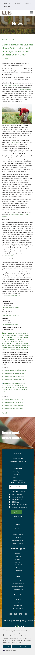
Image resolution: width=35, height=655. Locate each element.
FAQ (18, 602)
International (18, 565)
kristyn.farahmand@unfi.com (10, 307)
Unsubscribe (18, 516)
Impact (17, 3)
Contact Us (16, 474)
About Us (18, 529)
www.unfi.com (9, 255)
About (6, 3)
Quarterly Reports (17, 497)
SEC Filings (16, 472)
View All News (6, 40)
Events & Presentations (19, 507)
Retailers (18, 553)
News (15, 477)
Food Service (18, 570)
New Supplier (18, 605)
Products (18, 559)
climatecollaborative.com (12, 295)
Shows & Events (18, 480)
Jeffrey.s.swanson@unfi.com (10, 324)
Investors (7, 6)
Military (18, 568)
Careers (27, 3)
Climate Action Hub (25, 89)
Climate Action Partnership (12, 85)
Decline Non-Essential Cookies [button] (21, 647)
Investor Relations (18, 543)
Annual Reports (16, 499)
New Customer (17, 608)
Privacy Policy (17, 638)
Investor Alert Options (17, 491)
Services (17, 562)
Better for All (15, 142)
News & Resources (18, 540)
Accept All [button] (7, 647)
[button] (9, 650)
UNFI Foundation (17, 583)
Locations (18, 531)
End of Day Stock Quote (19, 504)
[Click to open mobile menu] (31, 13)
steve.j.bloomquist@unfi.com (10, 315)
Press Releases (16, 494)
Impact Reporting (18, 589)
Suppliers (18, 556)
